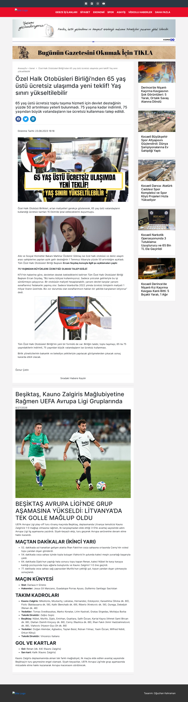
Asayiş (121, 12)
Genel (32, 68)
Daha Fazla (162, 12)
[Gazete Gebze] (21, 12)
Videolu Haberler (140, 12)
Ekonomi (98, 12)
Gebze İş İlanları (66, 12)
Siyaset (85, 12)
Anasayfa (22, 68)
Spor (110, 12)
